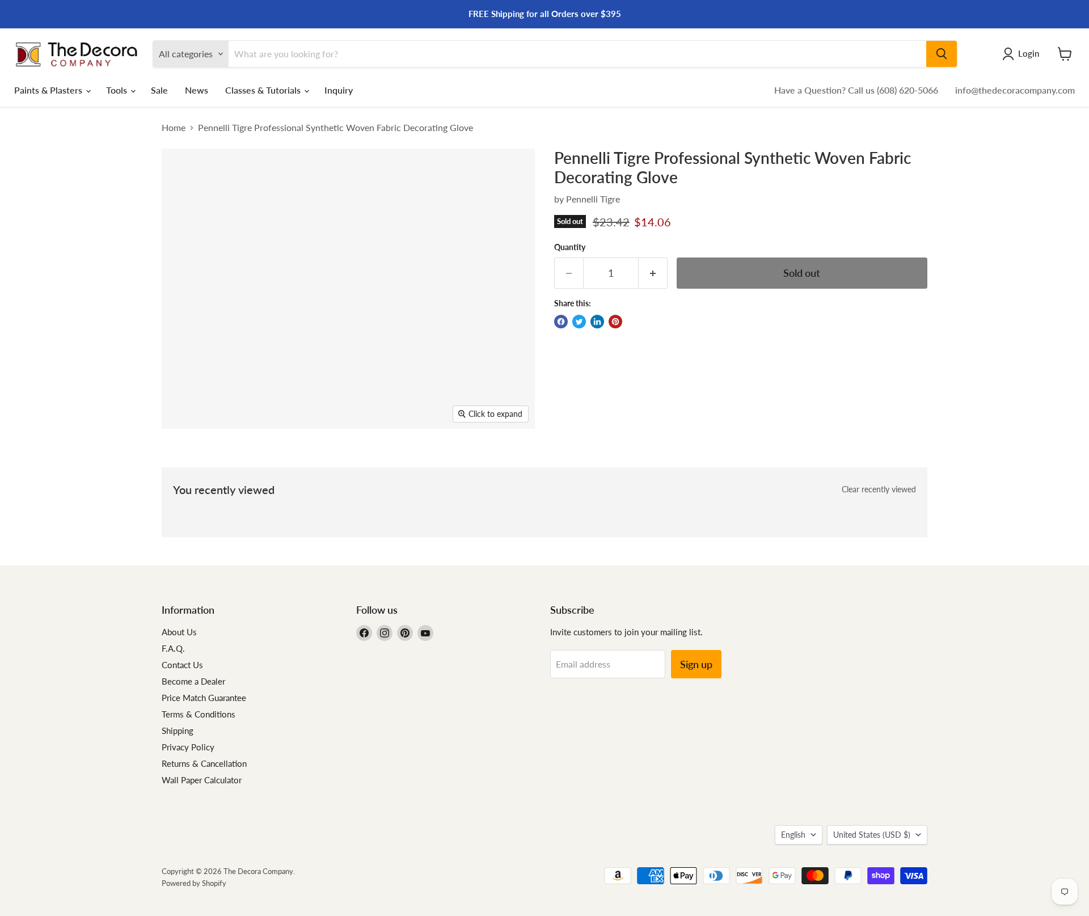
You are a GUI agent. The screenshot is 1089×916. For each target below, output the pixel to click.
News (196, 90)
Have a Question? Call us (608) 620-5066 (856, 90)
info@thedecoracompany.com (1015, 90)
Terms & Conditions (198, 714)
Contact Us (182, 665)
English (793, 834)
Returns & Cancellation (204, 763)
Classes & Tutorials (264, 90)
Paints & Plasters (49, 90)
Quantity (569, 247)
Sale (159, 90)
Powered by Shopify (194, 883)
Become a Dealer (193, 681)
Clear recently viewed (879, 489)
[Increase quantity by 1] (653, 273)
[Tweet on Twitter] (579, 321)
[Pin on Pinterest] (615, 321)
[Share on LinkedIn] (597, 321)
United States (871, 834)
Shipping (177, 730)
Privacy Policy (188, 747)
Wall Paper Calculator (202, 780)
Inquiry (338, 90)
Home (173, 128)
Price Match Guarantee (204, 698)
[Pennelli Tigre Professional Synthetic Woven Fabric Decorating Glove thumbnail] (183, 461)
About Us (179, 632)
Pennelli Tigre (593, 198)
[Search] (941, 54)
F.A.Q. (173, 648)
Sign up (696, 664)
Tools (117, 90)
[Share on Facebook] (561, 321)
